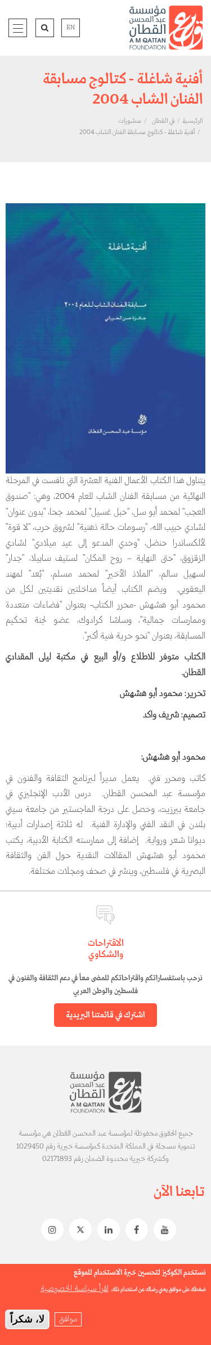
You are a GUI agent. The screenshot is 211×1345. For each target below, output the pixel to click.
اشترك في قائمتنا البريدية (105, 1015)
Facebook (134, 1229)
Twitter (78, 1229)
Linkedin (106, 1229)
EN (70, 28)
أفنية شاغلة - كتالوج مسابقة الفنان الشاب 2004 (137, 132)
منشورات (130, 121)
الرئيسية (192, 121)
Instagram (49, 1229)
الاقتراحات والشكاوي (106, 949)
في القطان (163, 121)
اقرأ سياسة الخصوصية (75, 1289)
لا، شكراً (27, 1319)
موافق (68, 1319)
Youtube (162, 1229)
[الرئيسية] (166, 27)
